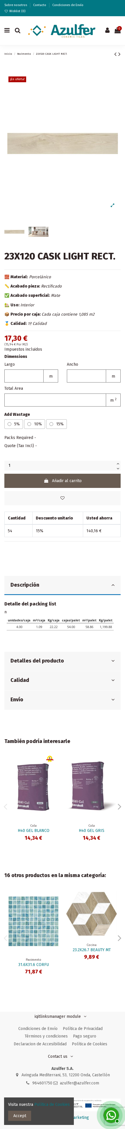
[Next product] (119, 54)
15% (60, 424)
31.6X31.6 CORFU (33, 964)
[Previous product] (116, 54)
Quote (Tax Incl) (19, 445)
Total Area (13, 388)
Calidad (19, 680)
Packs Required (18, 437)
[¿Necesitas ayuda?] (110, 1114)
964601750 (42, 1083)
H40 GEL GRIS (91, 830)
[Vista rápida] (54, 773)
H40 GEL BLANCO (33, 830)
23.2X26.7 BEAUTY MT (92, 949)
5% (17, 424)
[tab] (62, 585)
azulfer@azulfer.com (79, 1083)
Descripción (24, 585)
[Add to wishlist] (62, 498)
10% (38, 424)
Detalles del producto (37, 661)
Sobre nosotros (16, 5)
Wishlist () (16, 11)
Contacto (40, 5)
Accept (19, 1115)
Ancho (72, 364)
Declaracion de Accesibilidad (40, 1044)
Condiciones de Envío (67, 5)
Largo (9, 364)
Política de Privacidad (83, 1028)
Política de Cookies (89, 1044)
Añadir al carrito (67, 480)
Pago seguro (84, 1036)
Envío (16, 700)
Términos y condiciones (46, 1036)
